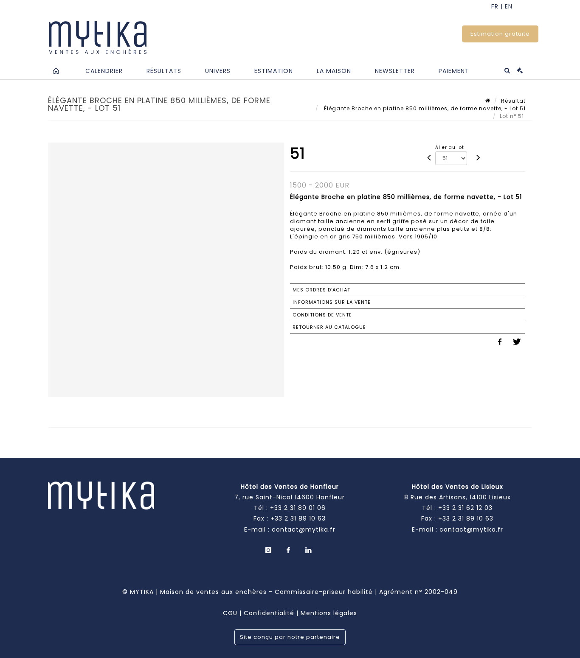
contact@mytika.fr (303, 529)
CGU (230, 613)
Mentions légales (329, 613)
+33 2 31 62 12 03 (465, 508)
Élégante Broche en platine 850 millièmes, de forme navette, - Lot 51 (424, 108)
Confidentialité (269, 613)
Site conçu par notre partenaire (290, 637)
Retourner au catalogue (329, 327)
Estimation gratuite (500, 34)
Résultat (513, 100)
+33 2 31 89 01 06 (298, 508)
